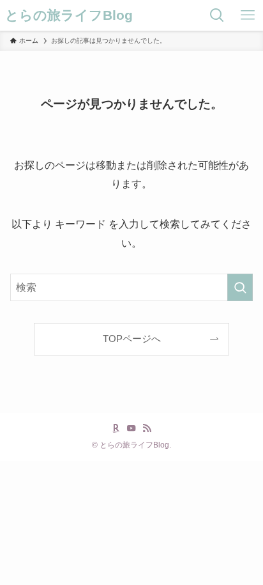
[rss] (147, 428)
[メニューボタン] (247, 15)
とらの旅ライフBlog (69, 15)
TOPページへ (132, 339)
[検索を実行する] (240, 287)
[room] (116, 428)
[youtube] (131, 428)
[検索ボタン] (217, 15)
